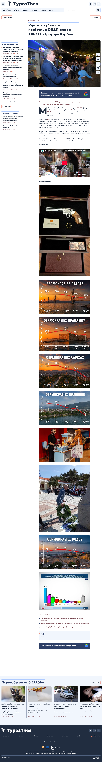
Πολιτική (25, 10)
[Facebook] (90, 4)
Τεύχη (56, 742)
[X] (99, 4)
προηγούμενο (7, 17)
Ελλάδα (16, 10)
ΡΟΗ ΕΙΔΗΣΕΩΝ (9, 44)
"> (61, 94)
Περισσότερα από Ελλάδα (22, 682)
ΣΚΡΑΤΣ (79, 108)
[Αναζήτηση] (98, 10)
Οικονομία (34, 10)
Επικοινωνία (47, 742)
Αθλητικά (43, 10)
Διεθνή (51, 10)
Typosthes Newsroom (34, 38)
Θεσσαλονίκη (7, 10)
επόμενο (95, 17)
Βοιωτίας (70, 110)
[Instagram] (94, 4)
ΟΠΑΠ (49, 112)
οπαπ (42, 637)
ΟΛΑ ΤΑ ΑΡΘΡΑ (6, 106)
